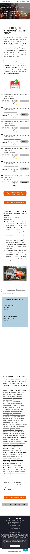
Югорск (18, 473)
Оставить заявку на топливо (16, 504)
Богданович (13, 398)
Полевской (5, 452)
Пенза (18, 448)
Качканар (15, 418)
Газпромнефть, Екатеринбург (11, 166)
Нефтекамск (22, 435)
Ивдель (10, 413)
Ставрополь (6, 463)
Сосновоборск (13, 462)
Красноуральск (7, 424)
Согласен (15, 546)
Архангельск (20, 392)
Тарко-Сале (6, 467)
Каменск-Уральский (8, 417)
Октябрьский (15, 447)
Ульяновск (14, 469)
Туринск (21, 467)
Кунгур (10, 426)
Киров (4, 420)
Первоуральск (6, 450)
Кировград (9, 420)
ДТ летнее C (21, 7)
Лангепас (12, 428)
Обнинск (9, 447)
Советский (13, 460)
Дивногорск (11, 407)
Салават (9, 454)
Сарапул (19, 456)
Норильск (14, 445)
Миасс (9, 432)
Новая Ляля (6, 443)
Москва (5, 433)
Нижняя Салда (15, 441)
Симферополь (6, 460)
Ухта (21, 469)
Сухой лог (5, 465)
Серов (18, 458)
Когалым (15, 420)
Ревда (22, 452)
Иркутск (14, 415)
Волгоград (20, 403)
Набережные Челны (19, 433)
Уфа (18, 469)
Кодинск (20, 420)
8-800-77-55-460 (15, 518)
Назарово (9, 435)
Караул (5, 418)
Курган (15, 426)
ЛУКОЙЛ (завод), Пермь (10, 125)
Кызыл (23, 426)
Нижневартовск (14, 437)
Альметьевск (17, 390)
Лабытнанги (6, 428)
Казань (23, 415)
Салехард (15, 454)
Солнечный (6, 462)
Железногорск (20, 409)
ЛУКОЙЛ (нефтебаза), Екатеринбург (12, 139)
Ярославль (12, 292)
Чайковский (15, 471)
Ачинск (9, 394)
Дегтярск (5, 407)
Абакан (5, 390)
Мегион (5, 432)
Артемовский (12, 392)
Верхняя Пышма (7, 401)
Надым (4, 435)
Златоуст (5, 413)
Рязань (5, 454)
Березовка (19, 396)
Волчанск (5, 405)
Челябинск (22, 471)
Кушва (19, 426)
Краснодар (6, 422)
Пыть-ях (11, 452)
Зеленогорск (18, 411)
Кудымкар (5, 426)
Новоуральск (21, 443)
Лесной (18, 428)
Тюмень (18, 290)
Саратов (5, 458)
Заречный (12, 411)
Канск (22, 417)
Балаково (13, 394)
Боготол (19, 398)
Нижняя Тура (23, 441)
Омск (21, 447)
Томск (16, 467)
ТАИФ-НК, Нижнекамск (9, 152)
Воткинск (10, 405)
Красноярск (23, 424)
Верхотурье (13, 403)
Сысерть (10, 465)
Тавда (15, 465)
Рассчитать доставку (17, 202)
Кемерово (21, 418)
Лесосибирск (6, 430)
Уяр (24, 469)
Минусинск (14, 432)
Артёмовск (5, 392)
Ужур (8, 469)
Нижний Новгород (16, 439)
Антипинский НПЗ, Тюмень (10, 112)
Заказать (24, 101)
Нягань (5, 447)
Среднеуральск (22, 462)
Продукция (8, 7)
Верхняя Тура (6, 403)
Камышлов (17, 417)
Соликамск (20, 460)
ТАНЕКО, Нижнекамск (9, 98)
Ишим (18, 415)
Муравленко (10, 433)
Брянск (10, 400)
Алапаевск (10, 390)
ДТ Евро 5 (15, 7)
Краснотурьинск (13, 422)
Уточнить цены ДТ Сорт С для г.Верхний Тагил (15, 193)
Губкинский (21, 405)
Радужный (17, 452)
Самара (20, 454)
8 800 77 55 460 (21, 1)
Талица (19, 465)
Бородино (5, 400)
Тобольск (11, 467)
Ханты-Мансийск (7, 471)
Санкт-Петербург (7, 456)
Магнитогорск (18, 430)
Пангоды (13, 448)
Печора (17, 450)
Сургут (19, 463)
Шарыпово (6, 473)
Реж (25, 452)
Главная (3, 7)
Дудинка (17, 407)
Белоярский (6, 396)
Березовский (6, 398)
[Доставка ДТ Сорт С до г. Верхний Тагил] (15, 280)
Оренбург (5, 448)
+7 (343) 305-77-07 (16, 527)
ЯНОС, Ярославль (8, 179)
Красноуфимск (16, 424)
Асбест (4, 394)
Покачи (22, 450)
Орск (9, 448)
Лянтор (12, 430)
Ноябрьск (20, 445)
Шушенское (12, 473)
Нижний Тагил (6, 441)
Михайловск (21, 432)
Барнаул (19, 394)
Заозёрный (6, 411)
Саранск (14, 456)
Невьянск (15, 435)
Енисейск (13, 409)
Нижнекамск (4, 292)
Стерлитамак (13, 463)
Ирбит (10, 415)
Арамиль (23, 390)
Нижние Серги (6, 439)
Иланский (5, 415)
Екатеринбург (11, 290)
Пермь (23, 290)
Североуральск (12, 458)
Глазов (16, 405)
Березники (12, 396)
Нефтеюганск (6, 437)
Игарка (15, 413)
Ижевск (19, 413)
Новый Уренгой (7, 445)
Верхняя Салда (16, 401)
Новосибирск (13, 443)
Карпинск (9, 418)
